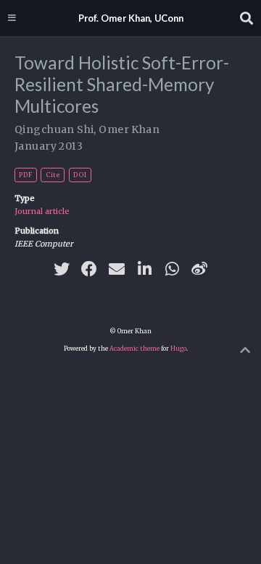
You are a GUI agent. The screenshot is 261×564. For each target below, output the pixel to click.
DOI (79, 175)
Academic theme (134, 348)
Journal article (42, 211)
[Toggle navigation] (12, 18)
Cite (53, 175)
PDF (25, 175)
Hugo (178, 348)
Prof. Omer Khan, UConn (130, 18)
